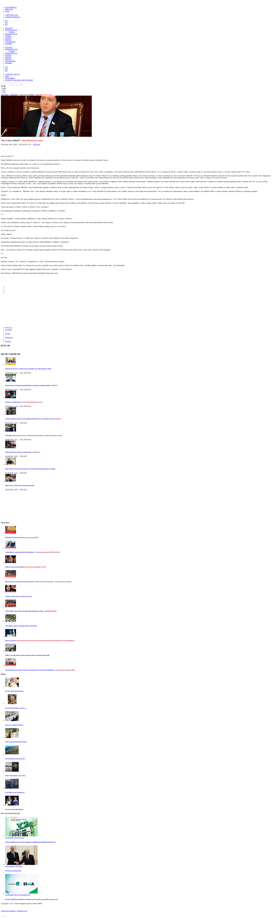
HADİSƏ (8, 44)
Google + (8, 341)
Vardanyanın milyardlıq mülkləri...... (14, 809)
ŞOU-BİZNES (10, 42)
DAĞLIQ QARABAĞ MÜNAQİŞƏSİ (19, 80)
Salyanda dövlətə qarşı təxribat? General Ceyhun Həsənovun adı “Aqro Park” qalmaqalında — (40, 670)
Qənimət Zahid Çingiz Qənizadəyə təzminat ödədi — (22, 452)
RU (6, 24)
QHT (7, 76)
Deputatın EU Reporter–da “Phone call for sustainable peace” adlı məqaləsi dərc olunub (28, 368)
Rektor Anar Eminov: (39, 640)
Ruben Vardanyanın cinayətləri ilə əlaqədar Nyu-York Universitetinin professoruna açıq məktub (30, 468)
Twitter (7, 334)
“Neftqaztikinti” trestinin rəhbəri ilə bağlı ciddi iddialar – (32, 552)
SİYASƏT (8, 28)
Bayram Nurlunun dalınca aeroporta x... (15, 708)
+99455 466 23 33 (11, 15)
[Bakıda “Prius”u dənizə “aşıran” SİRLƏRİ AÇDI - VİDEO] (12, 771)
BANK (12, 32)
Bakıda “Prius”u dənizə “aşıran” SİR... (15, 775)
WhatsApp (9, 337)
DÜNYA (8, 38)
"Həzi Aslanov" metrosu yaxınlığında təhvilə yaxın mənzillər (21, 625)
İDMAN (8, 40)
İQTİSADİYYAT (11, 30)
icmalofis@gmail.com (12, 17)
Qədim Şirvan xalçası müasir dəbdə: (25, 566)
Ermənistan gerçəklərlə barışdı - (24, 402)
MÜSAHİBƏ (10, 78)
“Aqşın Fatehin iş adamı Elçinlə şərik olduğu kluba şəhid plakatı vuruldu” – (31, 611)
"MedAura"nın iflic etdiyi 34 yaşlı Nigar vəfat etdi (18, 596)
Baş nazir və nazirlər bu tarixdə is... (14, 724)
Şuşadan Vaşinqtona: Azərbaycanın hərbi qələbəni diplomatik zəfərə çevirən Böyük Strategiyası (33, 418)
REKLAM (9, 9)
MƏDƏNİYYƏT (11, 34)
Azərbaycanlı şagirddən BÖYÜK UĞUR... (16, 741)
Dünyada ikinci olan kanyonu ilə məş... (15, 758)
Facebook (8, 330)
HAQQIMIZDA (11, 7)
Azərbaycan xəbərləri (8, 911)
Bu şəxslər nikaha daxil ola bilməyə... (14, 691)
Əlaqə (7, 11)
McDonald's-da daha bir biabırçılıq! (22, 537)
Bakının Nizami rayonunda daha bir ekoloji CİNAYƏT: (38, 581)
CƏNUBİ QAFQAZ (12, 74)
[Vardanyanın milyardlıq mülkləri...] (12, 805)
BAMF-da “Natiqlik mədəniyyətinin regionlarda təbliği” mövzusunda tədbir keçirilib (27, 655)
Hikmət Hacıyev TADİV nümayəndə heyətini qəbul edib (19, 485)
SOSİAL (8, 36)
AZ (6, 21)
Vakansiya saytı (22, 911)
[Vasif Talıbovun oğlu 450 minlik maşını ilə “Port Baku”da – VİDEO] (12, 788)
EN (6, 22)
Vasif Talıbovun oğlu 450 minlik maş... (15, 792)
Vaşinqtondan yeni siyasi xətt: (33, 435)
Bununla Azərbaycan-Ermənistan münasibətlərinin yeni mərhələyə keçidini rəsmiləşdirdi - (31, 385)
